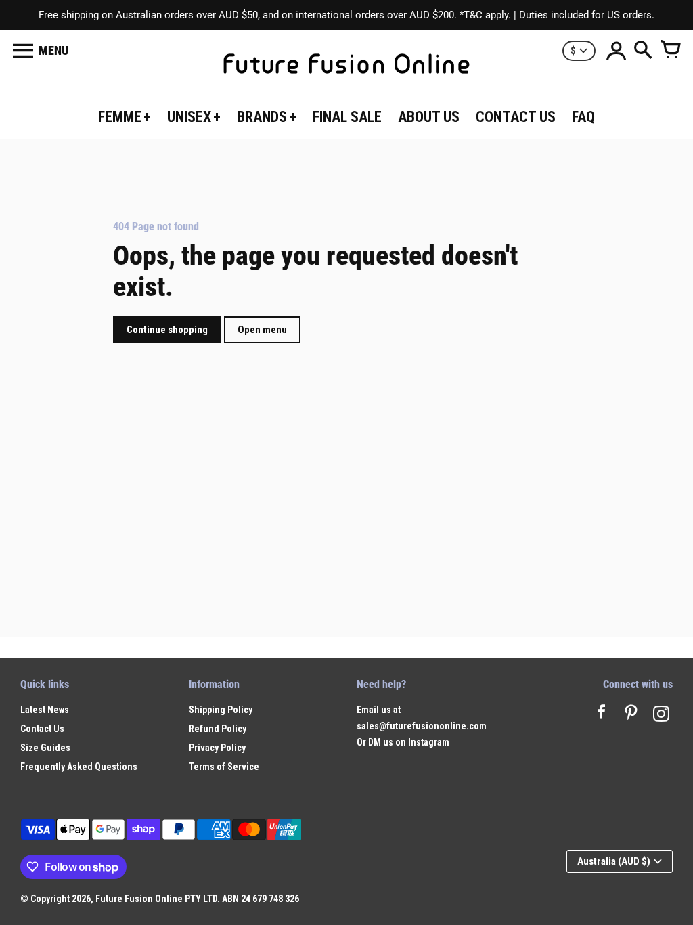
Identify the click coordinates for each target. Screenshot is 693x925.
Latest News (44, 709)
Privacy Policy (217, 747)
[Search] (643, 51)
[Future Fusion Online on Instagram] (661, 715)
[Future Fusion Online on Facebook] (601, 715)
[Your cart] (670, 51)
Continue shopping (167, 330)
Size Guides (45, 747)
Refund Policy (217, 728)
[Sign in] (616, 51)
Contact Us (42, 728)
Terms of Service (224, 766)
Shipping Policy (220, 709)
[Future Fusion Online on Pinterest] (631, 715)
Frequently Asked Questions (78, 766)
